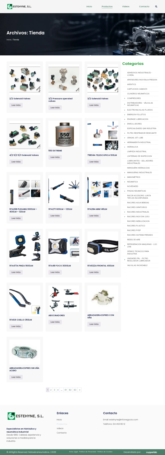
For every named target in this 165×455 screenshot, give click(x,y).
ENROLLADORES (134, 124)
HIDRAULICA (132, 147)
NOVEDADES (132, 186)
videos (125, 6)
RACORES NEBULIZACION (138, 221)
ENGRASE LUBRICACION (137, 119)
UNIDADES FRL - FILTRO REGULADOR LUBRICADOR (138, 259)
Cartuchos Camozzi (137, 89)
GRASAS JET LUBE (135, 138)
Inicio (89, 6)
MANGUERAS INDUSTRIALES (139, 172)
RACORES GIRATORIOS (137, 207)
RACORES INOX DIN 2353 (138, 216)
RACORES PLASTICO (136, 226)
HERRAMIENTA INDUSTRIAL (139, 142)
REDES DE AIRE (133, 239)
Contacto (144, 6)
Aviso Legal (73, 452)
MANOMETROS (133, 177)
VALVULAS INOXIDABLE (137, 265)
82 (70, 390)
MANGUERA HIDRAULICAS (138, 168)
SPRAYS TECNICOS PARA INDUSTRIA (138, 252)
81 (66, 390)
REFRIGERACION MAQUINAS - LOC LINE (142, 245)
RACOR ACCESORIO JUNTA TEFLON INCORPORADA (139, 196)
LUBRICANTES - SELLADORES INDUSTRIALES (140, 162)
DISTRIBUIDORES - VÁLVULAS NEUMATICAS (140, 104)
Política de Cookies (104, 452)
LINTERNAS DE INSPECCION (139, 156)
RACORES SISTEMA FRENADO (140, 235)
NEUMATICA (132, 182)
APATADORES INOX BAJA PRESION (142, 80)
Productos (107, 6)
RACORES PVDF (134, 230)
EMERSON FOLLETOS (136, 114)
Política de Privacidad (87, 452)
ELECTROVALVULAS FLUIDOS (140, 110)
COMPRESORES (134, 98)
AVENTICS (131, 84)
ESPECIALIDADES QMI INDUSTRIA (141, 128)
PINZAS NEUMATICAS (136, 191)
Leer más (16, 105)
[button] (156, 7)
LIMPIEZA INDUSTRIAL (137, 151)
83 (75, 390)
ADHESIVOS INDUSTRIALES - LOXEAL (139, 73)
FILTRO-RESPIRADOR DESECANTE (141, 133)
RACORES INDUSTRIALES (138, 212)
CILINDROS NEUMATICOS (138, 93)
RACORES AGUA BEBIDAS (138, 202)
